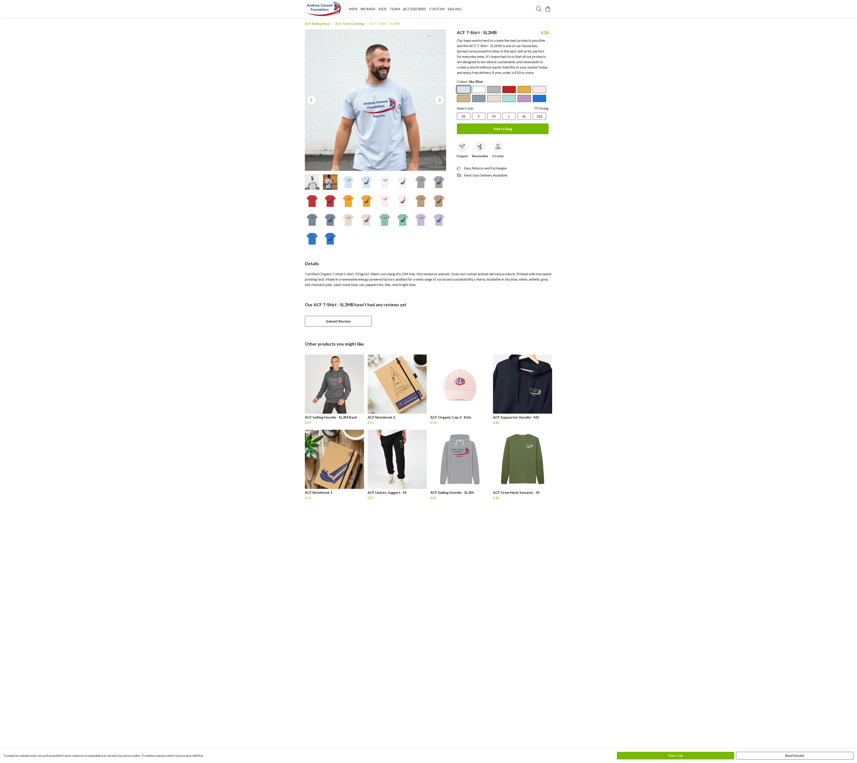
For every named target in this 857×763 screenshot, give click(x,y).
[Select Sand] (463, 98)
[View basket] (547, 8)
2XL (540, 116)
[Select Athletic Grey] (494, 89)
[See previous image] (311, 100)
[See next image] (439, 100)
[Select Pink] (539, 89)
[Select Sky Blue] (463, 89)
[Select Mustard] (524, 89)
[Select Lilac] (524, 98)
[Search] (538, 8)
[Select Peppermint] (509, 98)
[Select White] (478, 89)
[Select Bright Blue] (539, 98)
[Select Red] (509, 89)
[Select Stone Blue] (478, 98)
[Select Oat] (494, 98)
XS (464, 116)
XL (524, 116)
